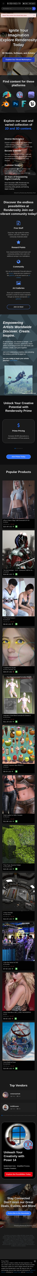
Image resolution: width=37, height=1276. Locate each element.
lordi (34, 393)
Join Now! (13, 360)
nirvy (6, 1014)
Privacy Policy (29, 1272)
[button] (16, 448)
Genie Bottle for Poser (9, 1062)
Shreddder (7, 964)
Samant (6, 767)
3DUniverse (7, 717)
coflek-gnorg (8, 914)
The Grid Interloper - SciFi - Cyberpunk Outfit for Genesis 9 (19, 570)
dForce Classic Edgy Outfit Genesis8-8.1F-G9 (16, 520)
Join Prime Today (18, 457)
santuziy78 (7, 619)
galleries (12, 275)
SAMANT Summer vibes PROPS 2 (13, 765)
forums (11, 273)
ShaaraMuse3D (8, 866)
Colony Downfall (7, 912)
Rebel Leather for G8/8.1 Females (12, 815)
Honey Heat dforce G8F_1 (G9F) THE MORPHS (17, 1012)
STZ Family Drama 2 (9, 618)
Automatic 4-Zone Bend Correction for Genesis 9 (17, 715)
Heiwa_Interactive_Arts (10, 669)
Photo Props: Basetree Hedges (12, 865)
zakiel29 (7, 572)
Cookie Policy (17, 1272)
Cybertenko (7, 1064)
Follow (13, 1096)
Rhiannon (7, 817)
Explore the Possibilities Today (18, 1174)
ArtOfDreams (14, 1106)
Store (19, 1096)
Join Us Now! (18, 307)
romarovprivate (15, 1094)
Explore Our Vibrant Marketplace (18, 59)
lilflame (6, 522)
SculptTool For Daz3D (9, 667)
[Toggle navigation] (3, 3)
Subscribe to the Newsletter (18, 1213)
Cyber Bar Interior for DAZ (10, 962)
